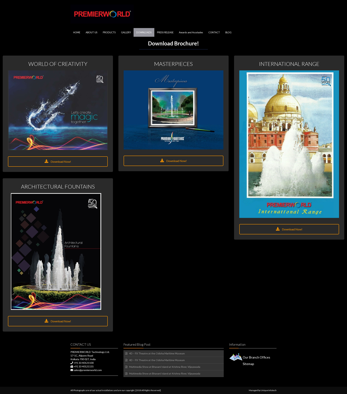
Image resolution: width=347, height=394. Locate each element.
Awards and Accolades (191, 32)
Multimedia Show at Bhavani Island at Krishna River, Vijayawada (164, 366)
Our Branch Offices (256, 357)
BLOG (228, 32)
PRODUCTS (109, 32)
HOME (76, 32)
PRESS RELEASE (165, 32)
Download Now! (60, 161)
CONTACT (214, 32)
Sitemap (248, 364)
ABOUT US (91, 32)
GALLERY (126, 32)
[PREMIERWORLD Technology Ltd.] (102, 14)
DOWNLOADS (144, 32)
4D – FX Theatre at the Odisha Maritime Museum (157, 353)
